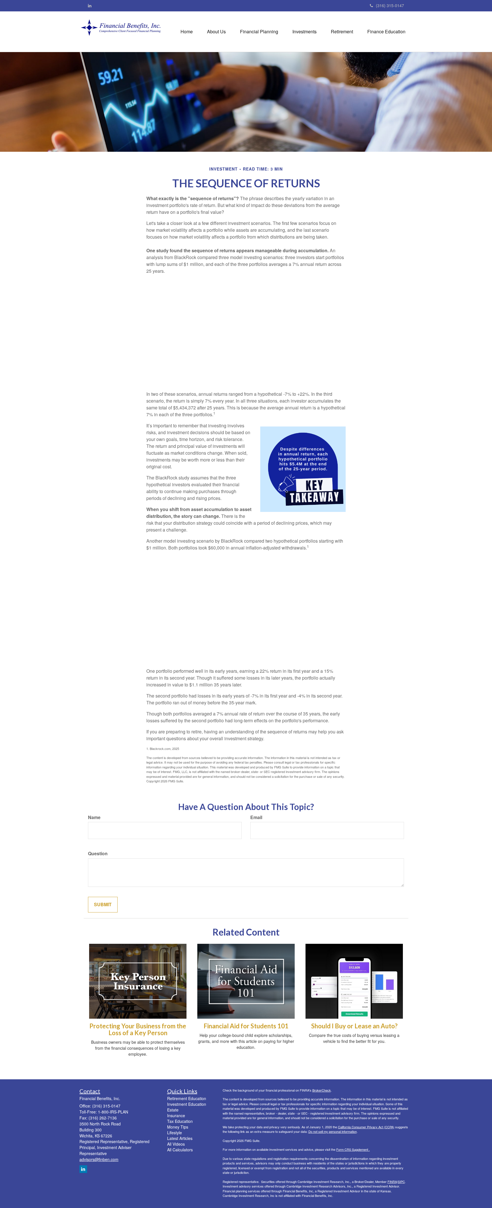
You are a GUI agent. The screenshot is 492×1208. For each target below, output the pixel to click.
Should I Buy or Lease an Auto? (354, 1026)
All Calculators (180, 1149)
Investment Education (186, 1104)
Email (256, 817)
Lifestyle (174, 1132)
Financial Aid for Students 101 (246, 1026)
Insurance (176, 1115)
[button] (216, 32)
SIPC (401, 1181)
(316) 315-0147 (390, 5)
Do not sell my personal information (332, 1131)
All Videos (176, 1144)
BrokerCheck (321, 1090)
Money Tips (177, 1127)
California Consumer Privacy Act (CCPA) (366, 1127)
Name (94, 817)
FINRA (392, 1181)
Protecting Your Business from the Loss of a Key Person (137, 1029)
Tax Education (180, 1121)
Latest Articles (179, 1138)
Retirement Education (186, 1098)
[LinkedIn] (89, 5)
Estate (173, 1110)
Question (98, 853)
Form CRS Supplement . (353, 1149)
